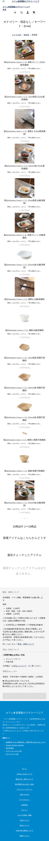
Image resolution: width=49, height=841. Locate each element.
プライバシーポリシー (24, 789)
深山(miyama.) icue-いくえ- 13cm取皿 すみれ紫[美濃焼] (24, 98)
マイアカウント (24, 799)
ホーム (24, 769)
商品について (24, 825)
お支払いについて (19, 666)
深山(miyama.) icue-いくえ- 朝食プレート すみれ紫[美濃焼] (24, 63)
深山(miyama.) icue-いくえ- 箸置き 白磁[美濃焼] (24, 299)
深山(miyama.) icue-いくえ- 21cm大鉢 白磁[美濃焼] (24, 266)
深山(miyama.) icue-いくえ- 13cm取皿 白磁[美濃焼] (24, 201)
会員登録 (24, 805)
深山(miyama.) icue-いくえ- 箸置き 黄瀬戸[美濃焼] (24, 440)
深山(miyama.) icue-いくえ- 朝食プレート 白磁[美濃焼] (24, 236)
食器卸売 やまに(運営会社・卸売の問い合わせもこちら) (26, 742)
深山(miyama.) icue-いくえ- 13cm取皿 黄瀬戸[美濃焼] (24, 359)
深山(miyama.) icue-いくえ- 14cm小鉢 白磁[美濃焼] (24, 504)
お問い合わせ (24, 794)
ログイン (24, 810)
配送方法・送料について (24, 779)
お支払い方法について (24, 774)
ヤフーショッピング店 (14, 751)
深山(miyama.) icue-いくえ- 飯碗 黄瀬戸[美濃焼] (24, 471)
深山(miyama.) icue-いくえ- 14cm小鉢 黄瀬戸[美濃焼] (24, 389)
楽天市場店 (10, 748)
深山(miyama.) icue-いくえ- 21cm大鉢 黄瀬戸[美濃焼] (24, 418)
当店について (24, 820)
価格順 (26, 35)
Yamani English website (15, 745)
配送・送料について (26, 644)
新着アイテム (24, 836)
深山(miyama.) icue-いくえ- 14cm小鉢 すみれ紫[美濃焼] (24, 167)
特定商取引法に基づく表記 (24, 784)
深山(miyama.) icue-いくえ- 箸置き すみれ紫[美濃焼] (24, 132)
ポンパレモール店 (12, 754)
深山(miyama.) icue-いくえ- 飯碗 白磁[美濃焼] (24, 330)
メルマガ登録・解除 (24, 815)
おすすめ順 (16, 35)
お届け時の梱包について (24, 830)
